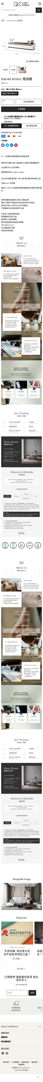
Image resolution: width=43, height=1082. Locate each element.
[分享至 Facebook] (3, 145)
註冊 (32, 993)
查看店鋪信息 (8, 121)
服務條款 (22, 1065)
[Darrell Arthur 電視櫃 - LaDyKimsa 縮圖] (5, 69)
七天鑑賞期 (15, 1062)
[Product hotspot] (12, 901)
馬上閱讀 (16, 959)
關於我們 (6, 1062)
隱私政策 (34, 1062)
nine (6, 83)
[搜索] (39, 10)
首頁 (3, 21)
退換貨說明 (25, 1062)
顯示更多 (20, 969)
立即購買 (21, 109)
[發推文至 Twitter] (7, 145)
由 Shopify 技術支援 (21, 1070)
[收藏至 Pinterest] (16, 145)
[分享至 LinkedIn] (11, 145)
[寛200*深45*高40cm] (10, 96)
